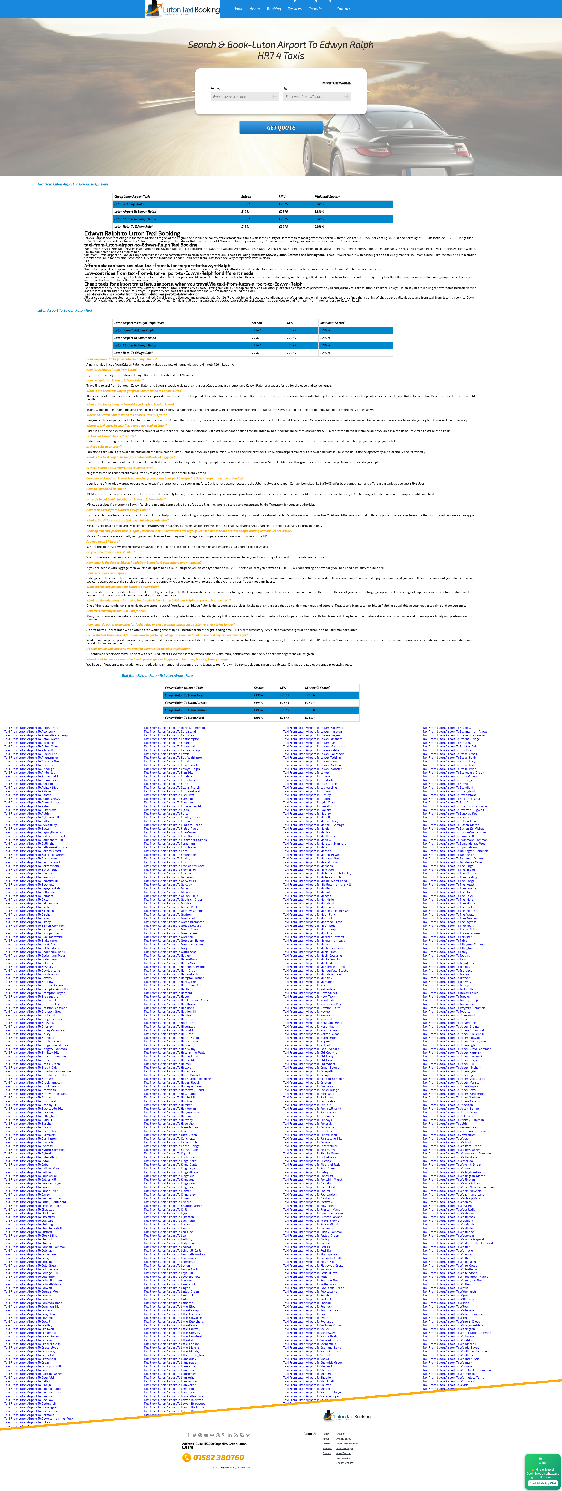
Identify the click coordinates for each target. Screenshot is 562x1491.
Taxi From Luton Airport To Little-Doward (172, 1325)
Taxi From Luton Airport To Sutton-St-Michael (454, 829)
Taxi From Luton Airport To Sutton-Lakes (450, 821)
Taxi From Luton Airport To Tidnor (446, 941)
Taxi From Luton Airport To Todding (446, 955)
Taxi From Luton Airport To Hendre (167, 1015)
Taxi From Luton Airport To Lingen (167, 1288)
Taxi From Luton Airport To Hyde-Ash (169, 1123)
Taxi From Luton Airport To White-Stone (450, 1273)
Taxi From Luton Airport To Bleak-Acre (30, 944)
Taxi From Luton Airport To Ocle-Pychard (311, 1049)
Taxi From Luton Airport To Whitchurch (449, 1262)
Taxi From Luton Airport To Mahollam (308, 817)
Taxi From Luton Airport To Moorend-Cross (312, 922)
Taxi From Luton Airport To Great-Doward (172, 926)
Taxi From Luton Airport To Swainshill (448, 836)
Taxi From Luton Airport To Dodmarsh (30, 1404)
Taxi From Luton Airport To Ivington (168, 1131)
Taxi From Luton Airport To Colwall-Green (33, 1280)
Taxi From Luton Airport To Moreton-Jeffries (313, 937)
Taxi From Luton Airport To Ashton (27, 795)
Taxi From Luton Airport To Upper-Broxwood (453, 1030)
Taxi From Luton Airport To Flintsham (169, 843)
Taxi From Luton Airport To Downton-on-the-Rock (38, 1418)
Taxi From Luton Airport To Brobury (28, 1079)
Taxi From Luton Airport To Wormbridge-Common (457, 1370)
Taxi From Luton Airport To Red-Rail (307, 1250)
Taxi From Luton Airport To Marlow (307, 840)
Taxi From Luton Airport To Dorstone (29, 1415)
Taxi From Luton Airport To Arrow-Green (32, 780)
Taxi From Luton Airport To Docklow (29, 1400)
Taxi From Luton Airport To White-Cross (450, 1265)
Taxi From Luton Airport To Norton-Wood (311, 1034)
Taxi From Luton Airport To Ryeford (307, 1318)
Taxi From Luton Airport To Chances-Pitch (32, 1206)
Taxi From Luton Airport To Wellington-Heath (454, 1172)
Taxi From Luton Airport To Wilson (446, 1303)
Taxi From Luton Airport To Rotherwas (309, 1284)
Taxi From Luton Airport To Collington (30, 1277)
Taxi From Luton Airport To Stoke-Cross (450, 754)
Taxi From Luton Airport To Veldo (445, 1123)
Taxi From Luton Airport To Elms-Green (171, 780)
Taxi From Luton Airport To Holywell (168, 1067)
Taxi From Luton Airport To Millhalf (307, 892)
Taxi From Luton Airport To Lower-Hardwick (313, 728)
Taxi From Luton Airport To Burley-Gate (31, 1131)
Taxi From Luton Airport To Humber (168, 1105)
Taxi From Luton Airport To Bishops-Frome (33, 929)
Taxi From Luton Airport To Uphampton (449, 1023)
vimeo (247, 1435)
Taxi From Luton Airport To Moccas (307, 896)
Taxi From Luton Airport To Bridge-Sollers (33, 1019)
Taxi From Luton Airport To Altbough (29, 769)
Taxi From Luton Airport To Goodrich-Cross (173, 899)
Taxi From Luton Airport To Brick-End (29, 1015)
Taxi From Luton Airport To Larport (167, 1224)
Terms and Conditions (347, 1443)
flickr (212, 1435)
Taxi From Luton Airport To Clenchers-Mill (33, 1228)
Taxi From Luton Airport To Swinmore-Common (455, 840)
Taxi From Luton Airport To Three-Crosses (452, 933)
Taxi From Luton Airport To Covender (29, 1318)
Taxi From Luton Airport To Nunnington (310, 1038)
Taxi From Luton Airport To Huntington (170, 1116)
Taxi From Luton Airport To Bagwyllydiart (32, 832)
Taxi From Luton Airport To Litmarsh (168, 1303)
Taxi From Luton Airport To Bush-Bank (30, 1142)
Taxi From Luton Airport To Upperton (448, 1105)
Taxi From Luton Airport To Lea (165, 1236)
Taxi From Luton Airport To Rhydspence (310, 1254)
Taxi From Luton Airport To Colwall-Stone (32, 1284)
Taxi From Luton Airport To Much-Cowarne (312, 955)
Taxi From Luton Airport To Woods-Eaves (451, 1348)
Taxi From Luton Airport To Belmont (28, 896)
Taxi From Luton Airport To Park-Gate (309, 1094)
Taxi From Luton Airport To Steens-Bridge (451, 739)
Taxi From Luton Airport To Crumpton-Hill (32, 1366)
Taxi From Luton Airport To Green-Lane (171, 933)
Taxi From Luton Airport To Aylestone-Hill (32, 817)
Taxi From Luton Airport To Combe (27, 1295)
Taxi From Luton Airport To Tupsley (446, 997)
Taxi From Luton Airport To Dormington (31, 1411)
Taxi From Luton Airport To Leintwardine (171, 1258)
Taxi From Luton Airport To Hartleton (169, 989)
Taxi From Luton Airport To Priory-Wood (310, 1224)
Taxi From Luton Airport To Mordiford (308, 933)
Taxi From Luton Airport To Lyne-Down (309, 806)
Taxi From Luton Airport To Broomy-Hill (31, 1105)
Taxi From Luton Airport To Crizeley (28, 1340)
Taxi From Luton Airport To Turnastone (449, 1004)
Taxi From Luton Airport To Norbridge (309, 1026)
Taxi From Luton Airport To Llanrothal (169, 1377)
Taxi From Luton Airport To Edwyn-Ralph (172, 769)
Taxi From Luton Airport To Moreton (307, 944)
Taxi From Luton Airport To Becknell (29, 885)
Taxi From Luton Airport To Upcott (446, 1019)
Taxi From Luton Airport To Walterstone (450, 1157)
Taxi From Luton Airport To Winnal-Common (453, 1314)
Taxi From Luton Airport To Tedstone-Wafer (453, 862)
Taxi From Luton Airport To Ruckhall (307, 1295)
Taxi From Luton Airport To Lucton (306, 776)
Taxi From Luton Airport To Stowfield (448, 787)
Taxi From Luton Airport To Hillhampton (171, 1041)
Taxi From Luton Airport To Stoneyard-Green (453, 772)
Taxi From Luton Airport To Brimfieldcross (33, 1041)
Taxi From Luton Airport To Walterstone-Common (457, 1153)
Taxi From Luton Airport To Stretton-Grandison (455, 806)
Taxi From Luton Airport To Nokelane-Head (312, 1023)
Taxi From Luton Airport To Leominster (170, 1262)
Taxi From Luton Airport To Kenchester (170, 1138)
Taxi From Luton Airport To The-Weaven (450, 918)
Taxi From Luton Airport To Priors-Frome (311, 1221)
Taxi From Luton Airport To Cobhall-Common (35, 1247)
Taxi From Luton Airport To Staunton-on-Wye (454, 735)
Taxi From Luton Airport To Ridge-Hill (308, 1262)
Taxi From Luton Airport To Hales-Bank (170, 959)
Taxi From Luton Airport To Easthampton (172, 739)
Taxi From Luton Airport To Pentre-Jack (310, 1135)
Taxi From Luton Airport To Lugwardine (310, 787)
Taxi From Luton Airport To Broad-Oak (30, 1067)
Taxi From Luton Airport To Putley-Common (313, 1232)
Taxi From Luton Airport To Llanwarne (170, 1385)
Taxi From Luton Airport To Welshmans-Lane (453, 1194)
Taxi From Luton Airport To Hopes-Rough (172, 1082)
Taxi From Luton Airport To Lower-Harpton (312, 731)
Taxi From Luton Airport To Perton (306, 1142)
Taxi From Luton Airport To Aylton (27, 821)
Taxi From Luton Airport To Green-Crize (171, 929)
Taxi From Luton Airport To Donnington (31, 1407)
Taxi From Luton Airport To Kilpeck (167, 1153)
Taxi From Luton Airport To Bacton (27, 829)
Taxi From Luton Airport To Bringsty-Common (35, 1049)
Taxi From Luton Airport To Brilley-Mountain (34, 1030)
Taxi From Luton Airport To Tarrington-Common (455, 851)
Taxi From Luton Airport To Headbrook (170, 1004)
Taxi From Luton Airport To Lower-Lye (309, 743)
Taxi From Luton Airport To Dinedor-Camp (32, 1389)
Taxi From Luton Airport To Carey (27, 1194)
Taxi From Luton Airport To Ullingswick (449, 1015)
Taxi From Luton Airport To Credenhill (30, 1333)
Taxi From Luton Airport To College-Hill (31, 1273)
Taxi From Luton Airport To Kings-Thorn (171, 1172)
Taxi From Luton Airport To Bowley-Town (32, 974)
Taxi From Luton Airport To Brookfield (30, 1101)
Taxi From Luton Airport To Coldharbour (31, 1269)
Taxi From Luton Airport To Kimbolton (169, 1157)
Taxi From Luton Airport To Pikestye (307, 1161)
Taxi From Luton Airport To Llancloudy (170, 1359)
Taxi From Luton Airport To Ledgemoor (170, 1243)
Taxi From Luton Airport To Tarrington (448, 855)
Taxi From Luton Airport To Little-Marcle (171, 1348)
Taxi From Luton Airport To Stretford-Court (452, 799)
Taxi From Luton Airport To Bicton (27, 899)
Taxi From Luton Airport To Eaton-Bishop (172, 750)
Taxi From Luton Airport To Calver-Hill (30, 1180)
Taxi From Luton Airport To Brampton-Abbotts (36, 989)
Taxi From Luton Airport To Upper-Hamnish (452, 1053)
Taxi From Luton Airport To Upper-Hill (448, 1064)
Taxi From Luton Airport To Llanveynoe (170, 1381)
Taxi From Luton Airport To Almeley (28, 765)
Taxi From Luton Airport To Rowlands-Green (313, 1288)
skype (241, 1435)
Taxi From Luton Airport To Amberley (29, 772)
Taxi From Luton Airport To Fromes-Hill (170, 870)
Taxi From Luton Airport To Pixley (305, 1172)
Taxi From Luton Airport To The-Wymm (449, 922)
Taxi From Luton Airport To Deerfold (29, 1377)
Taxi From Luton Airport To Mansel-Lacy (310, 821)
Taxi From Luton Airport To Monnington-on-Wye (316, 911)
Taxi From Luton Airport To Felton (167, 821)
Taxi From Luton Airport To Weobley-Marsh (452, 1198)
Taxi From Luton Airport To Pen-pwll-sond (312, 1109)
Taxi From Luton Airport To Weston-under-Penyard (458, 1243)
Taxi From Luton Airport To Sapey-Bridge (311, 1336)
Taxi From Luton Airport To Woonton (447, 1362)
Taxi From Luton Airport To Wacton (446, 1138)
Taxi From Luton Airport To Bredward (30, 1000)
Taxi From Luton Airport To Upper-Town (450, 1090)
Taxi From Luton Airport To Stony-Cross (450, 776)
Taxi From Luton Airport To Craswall (29, 1329)
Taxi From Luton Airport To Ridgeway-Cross (313, 1265)
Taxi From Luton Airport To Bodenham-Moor (34, 955)
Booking (274, 9)
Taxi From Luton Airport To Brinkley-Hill (31, 1053)
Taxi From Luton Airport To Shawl (306, 1359)
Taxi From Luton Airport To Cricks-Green (32, 1336)
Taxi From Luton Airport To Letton (167, 1265)
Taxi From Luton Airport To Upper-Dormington (454, 1041)
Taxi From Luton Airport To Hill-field (168, 1030)
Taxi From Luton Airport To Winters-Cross (451, 1321)
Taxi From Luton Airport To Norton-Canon (311, 1030)
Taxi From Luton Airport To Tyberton (447, 1011)
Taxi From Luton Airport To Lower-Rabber (312, 750)
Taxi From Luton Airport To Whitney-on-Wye (453, 1280)
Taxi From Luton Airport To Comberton (30, 1299)
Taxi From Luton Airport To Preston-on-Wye (313, 1213)
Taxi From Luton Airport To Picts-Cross (309, 1157)
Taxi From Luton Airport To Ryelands (308, 1321)
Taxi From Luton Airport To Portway (307, 1202)
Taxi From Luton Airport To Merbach (308, 866)
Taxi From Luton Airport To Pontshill (307, 1183)
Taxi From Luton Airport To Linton (166, 1299)
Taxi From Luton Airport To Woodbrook (449, 1344)
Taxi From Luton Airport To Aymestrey (30, 825)
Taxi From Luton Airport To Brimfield (29, 1038)
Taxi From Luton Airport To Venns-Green (450, 1127)
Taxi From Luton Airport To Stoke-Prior (449, 769)
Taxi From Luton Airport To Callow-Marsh (32, 1168)
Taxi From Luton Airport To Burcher (28, 1123)
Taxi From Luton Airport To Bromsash (30, 1090)
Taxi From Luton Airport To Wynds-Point (450, 1389)
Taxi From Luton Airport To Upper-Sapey (450, 1086)
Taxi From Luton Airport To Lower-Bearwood (175, 1396)
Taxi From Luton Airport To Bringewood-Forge (36, 1045)
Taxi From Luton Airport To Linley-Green (171, 1292)
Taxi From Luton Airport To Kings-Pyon (170, 1168)
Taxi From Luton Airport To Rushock (307, 1306)
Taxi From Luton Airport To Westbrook (449, 1217)
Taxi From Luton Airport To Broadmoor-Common (37, 1071)
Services (295, 9)
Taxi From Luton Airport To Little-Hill (169, 1340)
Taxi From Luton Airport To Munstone (308, 982)
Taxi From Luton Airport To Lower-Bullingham (175, 1411)
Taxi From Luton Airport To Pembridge (309, 1101)
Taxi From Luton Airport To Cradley (28, 1325)
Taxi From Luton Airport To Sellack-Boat (310, 1351)
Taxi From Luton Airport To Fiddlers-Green (173, 825)
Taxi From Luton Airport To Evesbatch (169, 802)
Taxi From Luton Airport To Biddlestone (31, 903)
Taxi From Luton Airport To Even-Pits (169, 795)
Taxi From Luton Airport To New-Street (310, 993)
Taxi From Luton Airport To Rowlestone (310, 1292)
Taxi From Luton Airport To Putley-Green (311, 1236)
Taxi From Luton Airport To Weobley (447, 1202)
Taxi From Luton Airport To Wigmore (447, 1295)
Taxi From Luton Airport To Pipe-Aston (309, 1168)
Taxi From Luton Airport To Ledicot (167, 1247)
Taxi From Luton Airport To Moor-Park (309, 914)
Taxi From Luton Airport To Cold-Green (31, 1265)
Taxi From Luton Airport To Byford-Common (34, 1150)
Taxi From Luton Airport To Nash (305, 985)
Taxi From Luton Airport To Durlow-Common (174, 728)
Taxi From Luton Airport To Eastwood (169, 746)
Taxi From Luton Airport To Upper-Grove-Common (457, 1049)
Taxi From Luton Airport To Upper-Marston (452, 1082)
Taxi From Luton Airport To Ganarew (169, 877)
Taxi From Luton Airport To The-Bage (448, 866)
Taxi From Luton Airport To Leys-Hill (168, 1273)
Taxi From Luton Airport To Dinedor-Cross (32, 1392)
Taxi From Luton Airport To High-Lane (169, 1023)
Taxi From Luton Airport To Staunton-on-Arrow (455, 731)
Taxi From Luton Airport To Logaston (169, 1389)
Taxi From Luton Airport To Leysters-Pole (172, 1277)
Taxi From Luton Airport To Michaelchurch (312, 877)
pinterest (200, 1435)
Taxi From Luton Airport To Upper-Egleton (451, 1045)
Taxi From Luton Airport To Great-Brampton (174, 922)
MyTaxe (225, 1467)
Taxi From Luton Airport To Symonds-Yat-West (454, 843)
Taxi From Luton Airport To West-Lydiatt (450, 1209)
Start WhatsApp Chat (543, 1483)
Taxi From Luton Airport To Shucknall (308, 1381)
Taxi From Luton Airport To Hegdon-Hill (170, 1011)
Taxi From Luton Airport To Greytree (168, 948)
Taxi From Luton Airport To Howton (168, 1101)
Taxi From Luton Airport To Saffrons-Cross (312, 1325)
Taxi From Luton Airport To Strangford (449, 791)
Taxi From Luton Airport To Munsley (307, 978)
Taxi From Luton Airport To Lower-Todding (312, 758)
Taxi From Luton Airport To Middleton (308, 888)
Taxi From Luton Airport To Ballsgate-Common (36, 847)
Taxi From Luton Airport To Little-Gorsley (172, 1333)
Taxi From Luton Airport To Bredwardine (32, 1004)
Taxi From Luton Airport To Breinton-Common (35, 1008)
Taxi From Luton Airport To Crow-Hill (29, 1355)
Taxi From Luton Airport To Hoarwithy (169, 1049)
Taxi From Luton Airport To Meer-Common (312, 862)
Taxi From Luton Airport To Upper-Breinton (452, 1026)
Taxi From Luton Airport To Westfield (448, 1221)
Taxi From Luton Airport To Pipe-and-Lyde (311, 1165)
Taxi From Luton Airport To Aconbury (29, 731)
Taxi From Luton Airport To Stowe (446, 784)
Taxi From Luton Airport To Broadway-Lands (35, 1075)
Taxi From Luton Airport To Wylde (445, 1385)
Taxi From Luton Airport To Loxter (306, 772)
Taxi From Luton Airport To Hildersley (169, 1026)
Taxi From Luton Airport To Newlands (309, 1000)
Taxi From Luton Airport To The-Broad (449, 870)
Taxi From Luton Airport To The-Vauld (448, 914)
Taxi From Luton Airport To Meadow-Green (312, 858)
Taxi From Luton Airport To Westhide (448, 1228)
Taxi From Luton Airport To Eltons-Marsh (172, 787)
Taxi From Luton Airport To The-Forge (449, 881)
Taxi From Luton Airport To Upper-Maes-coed (454, 1079)
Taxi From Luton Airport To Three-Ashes (450, 929)
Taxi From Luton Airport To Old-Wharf (309, 1064)
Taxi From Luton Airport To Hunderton (170, 1109)
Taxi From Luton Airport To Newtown (308, 1015)
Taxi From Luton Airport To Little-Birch (170, 1306)
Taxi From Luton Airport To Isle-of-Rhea (171, 1127)
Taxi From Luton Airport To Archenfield (31, 776)
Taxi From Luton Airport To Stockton (447, 750)
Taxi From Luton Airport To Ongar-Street (311, 1067)
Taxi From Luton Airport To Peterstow (309, 1150)
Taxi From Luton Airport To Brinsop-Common (35, 1056)
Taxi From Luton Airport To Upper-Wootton (452, 1101)
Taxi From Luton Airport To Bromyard (30, 1097)
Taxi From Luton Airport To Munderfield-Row (314, 967)
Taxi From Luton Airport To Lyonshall (308, 810)
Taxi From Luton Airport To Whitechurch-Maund (455, 1277)
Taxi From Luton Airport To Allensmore (31, 758)
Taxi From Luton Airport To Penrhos (307, 1131)
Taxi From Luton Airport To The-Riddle (449, 911)
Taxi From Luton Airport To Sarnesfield (309, 1344)
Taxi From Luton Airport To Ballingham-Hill (33, 840)
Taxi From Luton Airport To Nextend (307, 1019)
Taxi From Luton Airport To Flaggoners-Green (175, 840)
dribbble (218, 1435)
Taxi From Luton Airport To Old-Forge (309, 1056)
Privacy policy (343, 1438)
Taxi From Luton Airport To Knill (165, 1209)
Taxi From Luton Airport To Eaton (166, 754)
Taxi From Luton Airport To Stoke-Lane (449, 765)
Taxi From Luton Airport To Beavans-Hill (31, 881)
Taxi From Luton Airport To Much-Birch (310, 952)
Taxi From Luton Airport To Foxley (167, 858)
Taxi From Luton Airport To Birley (27, 918)
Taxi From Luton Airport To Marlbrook (309, 836)
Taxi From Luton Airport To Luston (306, 799)
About (255, 9)
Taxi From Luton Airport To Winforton (448, 1310)
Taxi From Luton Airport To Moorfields (309, 926)
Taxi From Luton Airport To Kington (167, 1191)
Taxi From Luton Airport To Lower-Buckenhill (174, 1407)
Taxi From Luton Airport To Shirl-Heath (309, 1374)
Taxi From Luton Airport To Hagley (167, 955)
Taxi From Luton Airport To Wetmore (448, 1250)
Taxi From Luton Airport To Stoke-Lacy (449, 761)
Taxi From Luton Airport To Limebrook (170, 1284)
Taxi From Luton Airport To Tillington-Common (454, 944)
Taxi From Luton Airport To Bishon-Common (34, 926)
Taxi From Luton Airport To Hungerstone (171, 1112)
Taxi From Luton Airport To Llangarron (170, 1366)
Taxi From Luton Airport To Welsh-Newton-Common (459, 1187)
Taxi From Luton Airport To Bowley (28, 978)
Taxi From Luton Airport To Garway (168, 885)
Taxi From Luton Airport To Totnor (446, 959)
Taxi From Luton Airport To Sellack (306, 1355)
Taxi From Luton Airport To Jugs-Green (170, 1135)
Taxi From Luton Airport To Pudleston (308, 1228)
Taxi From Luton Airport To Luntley (307, 795)
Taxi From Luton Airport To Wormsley (448, 1381)
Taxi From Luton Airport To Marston (307, 847)
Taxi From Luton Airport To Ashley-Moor (32, 787)
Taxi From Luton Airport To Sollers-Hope (311, 1396)
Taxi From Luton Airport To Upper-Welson (451, 1097)
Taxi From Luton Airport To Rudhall (307, 1299)
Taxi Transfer (343, 1458)
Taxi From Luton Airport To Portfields (308, 1198)
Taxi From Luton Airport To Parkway (308, 1097)
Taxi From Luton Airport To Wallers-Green (452, 1150)
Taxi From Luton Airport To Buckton (28, 1112)
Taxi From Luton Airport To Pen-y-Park (309, 1112)
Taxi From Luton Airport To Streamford (449, 795)
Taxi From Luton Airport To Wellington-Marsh (454, 1176)
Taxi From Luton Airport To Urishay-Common (453, 1120)
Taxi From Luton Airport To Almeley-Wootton (35, 761)
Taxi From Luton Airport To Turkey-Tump (450, 1000)
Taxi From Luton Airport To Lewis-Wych (171, 1269)
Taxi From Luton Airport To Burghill (28, 1127)
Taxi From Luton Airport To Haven (167, 997)
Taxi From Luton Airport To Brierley (28, 1026)
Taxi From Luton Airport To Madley (307, 814)
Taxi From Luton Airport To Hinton (167, 1045)
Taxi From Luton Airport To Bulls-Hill (29, 1120)
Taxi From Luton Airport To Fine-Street (170, 832)
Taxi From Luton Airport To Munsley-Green (312, 974)
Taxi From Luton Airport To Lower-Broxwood (174, 1404)
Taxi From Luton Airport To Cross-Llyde (31, 1348)
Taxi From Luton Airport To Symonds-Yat (450, 847)
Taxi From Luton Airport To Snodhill (307, 1389)
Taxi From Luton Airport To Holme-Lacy (171, 1056)
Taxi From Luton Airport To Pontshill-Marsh (313, 1180)
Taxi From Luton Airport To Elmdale (168, 776)
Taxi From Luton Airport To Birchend (29, 911)
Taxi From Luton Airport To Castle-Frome (32, 1198)
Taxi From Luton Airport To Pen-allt (307, 1105)
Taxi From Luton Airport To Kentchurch (170, 1142)
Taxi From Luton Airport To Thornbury (448, 926)
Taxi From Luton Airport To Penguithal (309, 1127)
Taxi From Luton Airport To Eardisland (170, 731)
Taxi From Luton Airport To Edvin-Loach (171, 765)
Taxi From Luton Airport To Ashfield (28, 784)
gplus (224, 1435)
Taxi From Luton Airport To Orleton (307, 1082)
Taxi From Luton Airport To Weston (446, 1247)
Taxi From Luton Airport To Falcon (167, 814)
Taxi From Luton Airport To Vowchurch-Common (456, 1131)
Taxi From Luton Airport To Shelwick (308, 1366)
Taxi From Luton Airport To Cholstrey (29, 1217)
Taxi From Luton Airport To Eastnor (168, 743)
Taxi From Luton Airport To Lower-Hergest (312, 735)
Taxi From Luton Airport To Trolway (447, 982)
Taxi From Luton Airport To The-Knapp (449, 892)
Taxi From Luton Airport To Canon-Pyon (31, 1191)
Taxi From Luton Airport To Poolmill (307, 1191)
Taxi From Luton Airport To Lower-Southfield (314, 754)
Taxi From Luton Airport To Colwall (28, 1288)
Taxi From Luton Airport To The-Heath (449, 885)
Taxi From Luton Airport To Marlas (306, 832)
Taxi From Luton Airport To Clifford (28, 1232)
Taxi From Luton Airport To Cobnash (29, 1250)
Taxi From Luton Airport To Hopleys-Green (173, 1086)
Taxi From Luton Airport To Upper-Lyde (449, 1071)
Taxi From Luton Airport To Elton (166, 784)
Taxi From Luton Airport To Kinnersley (170, 1194)
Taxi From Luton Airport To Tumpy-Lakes (450, 993)
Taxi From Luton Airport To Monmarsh (309, 907)
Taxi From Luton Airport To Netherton (309, 989)
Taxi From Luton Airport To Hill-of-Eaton (171, 1038)
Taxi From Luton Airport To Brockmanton (32, 1086)
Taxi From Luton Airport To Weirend (447, 1168)
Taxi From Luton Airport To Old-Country (310, 1053)
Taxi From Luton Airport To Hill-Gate (168, 1034)
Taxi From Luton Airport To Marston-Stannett (314, 843)
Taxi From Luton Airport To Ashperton (30, 791)
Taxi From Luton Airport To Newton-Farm (311, 1008)
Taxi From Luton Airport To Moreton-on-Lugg (314, 941)
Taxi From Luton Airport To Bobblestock (31, 948)
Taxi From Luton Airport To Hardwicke (170, 982)
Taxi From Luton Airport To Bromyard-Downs (35, 1094)
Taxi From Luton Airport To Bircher (28, 914)
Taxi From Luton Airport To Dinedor (28, 1396)
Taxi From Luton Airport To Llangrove (169, 1370)
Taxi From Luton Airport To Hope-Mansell (172, 1075)
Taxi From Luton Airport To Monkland (308, 903)
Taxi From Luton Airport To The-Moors (449, 903)
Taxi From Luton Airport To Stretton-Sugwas (453, 810)
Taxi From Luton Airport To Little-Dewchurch (174, 1321)
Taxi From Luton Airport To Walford (447, 1142)
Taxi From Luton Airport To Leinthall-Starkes (174, 1254)
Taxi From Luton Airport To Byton (27, 1161)
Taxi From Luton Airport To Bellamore (30, 892)
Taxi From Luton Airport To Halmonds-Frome (174, 967)
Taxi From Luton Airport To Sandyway (309, 1333)
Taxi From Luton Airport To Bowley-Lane (32, 970)
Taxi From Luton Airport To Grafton (168, 914)
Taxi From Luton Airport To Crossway (29, 1351)
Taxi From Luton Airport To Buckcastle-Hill (33, 1109)
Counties (316, 9)
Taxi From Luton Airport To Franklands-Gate (174, 866)
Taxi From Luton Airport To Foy (165, 862)
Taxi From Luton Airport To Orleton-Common (313, 1079)
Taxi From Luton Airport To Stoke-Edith (449, 758)
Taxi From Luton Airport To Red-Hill (307, 1247)
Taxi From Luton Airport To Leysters (168, 1280)
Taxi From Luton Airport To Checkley (29, 1209)
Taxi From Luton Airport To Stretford (448, 802)
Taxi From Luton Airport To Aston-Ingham (32, 802)
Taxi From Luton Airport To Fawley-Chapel (173, 817)
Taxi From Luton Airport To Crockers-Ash (32, 1344)
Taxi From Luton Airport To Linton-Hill (169, 1295)
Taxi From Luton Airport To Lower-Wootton (312, 769)
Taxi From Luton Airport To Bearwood (30, 877)
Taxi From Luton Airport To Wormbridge (450, 1374)
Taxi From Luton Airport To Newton (307, 1011)
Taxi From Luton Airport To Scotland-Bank (312, 1348)
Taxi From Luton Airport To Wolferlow (449, 1336)
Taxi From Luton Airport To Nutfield (307, 1045)
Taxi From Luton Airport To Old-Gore (308, 1060)
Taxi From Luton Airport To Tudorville (448, 989)
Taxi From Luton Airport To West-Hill (448, 1206)
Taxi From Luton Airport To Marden (307, 829)
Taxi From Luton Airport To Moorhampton (311, 929)
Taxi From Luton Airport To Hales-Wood (171, 963)
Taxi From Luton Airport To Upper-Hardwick (453, 1056)
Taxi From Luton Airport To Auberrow (30, 810)
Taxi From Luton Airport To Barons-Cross (32, 851)
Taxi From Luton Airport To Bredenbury (31, 997)
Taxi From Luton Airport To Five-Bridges (171, 836)
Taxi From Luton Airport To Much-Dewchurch (314, 959)
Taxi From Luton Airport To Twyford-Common (454, 1008)
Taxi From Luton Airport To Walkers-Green (452, 1146)
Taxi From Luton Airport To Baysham (29, 873)
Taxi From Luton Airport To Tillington (448, 948)
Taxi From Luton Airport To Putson (306, 1243)
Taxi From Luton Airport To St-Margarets (311, 1400)
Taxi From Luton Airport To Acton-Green (31, 739)
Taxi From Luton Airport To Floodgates (170, 847)
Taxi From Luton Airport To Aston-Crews (32, 799)
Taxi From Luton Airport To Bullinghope (31, 1116)
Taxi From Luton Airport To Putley (306, 1239)
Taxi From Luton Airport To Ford (165, 851)
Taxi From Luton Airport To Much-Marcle (311, 963)
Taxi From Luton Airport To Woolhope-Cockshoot (456, 1351)
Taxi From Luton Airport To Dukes (27, 1422)
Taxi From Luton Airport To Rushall (307, 1303)
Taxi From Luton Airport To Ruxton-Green (311, 1310)
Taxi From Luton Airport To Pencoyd (307, 1120)
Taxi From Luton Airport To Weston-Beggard (453, 1239)
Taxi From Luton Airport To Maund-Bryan (311, 855)
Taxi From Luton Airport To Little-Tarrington (174, 1355)
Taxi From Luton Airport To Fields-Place (171, 829)
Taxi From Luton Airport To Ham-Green (170, 970)
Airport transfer (344, 1448)
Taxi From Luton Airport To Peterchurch (310, 1146)
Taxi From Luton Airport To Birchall (28, 907)
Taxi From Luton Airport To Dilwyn (27, 1385)
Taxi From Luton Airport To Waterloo (448, 1161)
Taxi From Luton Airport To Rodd (305, 1277)
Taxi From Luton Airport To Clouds (27, 1243)
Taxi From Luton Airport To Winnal (446, 1318)
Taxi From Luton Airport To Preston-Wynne (312, 1217)
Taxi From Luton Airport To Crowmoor (30, 1359)
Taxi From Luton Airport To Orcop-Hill (308, 1071)
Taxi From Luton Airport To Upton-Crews (450, 1112)
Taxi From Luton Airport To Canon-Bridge (32, 1183)
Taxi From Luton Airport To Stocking (447, 743)
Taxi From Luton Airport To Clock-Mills (30, 1236)
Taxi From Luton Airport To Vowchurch (449, 1135)
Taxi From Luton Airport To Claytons (29, 1221)
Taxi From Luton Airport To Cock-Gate (30, 1254)
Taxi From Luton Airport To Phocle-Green (311, 1153)
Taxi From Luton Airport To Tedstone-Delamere (455, 858)
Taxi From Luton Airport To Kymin (166, 1213)
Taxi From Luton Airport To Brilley (27, 1034)
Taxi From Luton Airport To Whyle (445, 1288)
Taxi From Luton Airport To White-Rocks (450, 1269)
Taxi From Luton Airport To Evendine (169, 799)
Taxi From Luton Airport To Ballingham (30, 843)
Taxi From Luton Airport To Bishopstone (31, 933)
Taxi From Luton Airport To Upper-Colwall (451, 1038)
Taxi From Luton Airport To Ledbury (168, 1239)
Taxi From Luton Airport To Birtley (27, 922)
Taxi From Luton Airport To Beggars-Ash (32, 888)
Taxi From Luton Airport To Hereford (169, 1019)
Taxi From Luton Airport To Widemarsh (449, 1292)
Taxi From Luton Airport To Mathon (307, 851)
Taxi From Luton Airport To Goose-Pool (170, 907)
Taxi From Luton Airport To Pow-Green (309, 1206)
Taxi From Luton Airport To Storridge (448, 780)
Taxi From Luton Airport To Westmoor (448, 1236)
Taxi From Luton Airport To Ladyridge (169, 1221)
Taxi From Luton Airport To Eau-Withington (173, 758)
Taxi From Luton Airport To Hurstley (168, 1120)
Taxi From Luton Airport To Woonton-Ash (451, 1359)
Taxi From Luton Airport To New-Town (309, 997)
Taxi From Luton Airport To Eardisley (169, 735)
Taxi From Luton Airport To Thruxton (447, 937)
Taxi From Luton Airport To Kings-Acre (170, 1161)
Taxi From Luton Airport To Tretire (446, 974)
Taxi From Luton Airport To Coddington (30, 1262)
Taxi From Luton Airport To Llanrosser (170, 1374)
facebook (188, 1435)
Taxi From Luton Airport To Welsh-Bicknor (451, 1183)
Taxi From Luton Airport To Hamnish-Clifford (174, 974)
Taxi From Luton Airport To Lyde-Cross (309, 802)
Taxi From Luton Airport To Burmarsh (30, 1135)
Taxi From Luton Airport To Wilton (446, 1306)
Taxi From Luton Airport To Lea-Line (168, 1232)
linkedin (229, 1435)
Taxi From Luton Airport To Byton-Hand (31, 1157)
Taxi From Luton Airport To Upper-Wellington (454, 1094)
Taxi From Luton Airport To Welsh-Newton (452, 1191)
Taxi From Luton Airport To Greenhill (169, 937)
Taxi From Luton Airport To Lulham (307, 791)
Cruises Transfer (345, 1462)
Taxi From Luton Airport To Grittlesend (170, 952)
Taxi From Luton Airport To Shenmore (309, 1370)
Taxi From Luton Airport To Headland (169, 1008)
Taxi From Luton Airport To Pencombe (309, 1116)
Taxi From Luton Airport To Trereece (447, 970)
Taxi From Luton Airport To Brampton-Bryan (34, 993)
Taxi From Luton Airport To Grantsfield (170, 918)
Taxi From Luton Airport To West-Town (449, 1213)
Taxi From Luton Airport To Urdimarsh (448, 1116)
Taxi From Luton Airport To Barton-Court (32, 862)
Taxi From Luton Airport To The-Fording (450, 877)
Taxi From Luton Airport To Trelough (447, 967)
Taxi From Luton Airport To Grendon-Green (173, 944)
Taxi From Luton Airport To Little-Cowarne (173, 1318)
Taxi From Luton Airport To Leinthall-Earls (173, 1250)
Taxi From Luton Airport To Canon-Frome (32, 1187)
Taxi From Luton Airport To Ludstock (308, 780)
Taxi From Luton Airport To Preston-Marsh (312, 1209)
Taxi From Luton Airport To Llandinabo (170, 1362)
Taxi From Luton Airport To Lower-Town (310, 761)
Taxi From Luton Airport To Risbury (307, 1269)
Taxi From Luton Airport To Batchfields (30, 870)
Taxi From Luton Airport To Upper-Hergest (452, 1060)
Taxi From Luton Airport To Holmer (167, 1064)
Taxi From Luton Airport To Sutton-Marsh (451, 825)
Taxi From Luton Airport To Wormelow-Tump (453, 1377)
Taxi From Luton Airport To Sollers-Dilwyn (312, 1392)
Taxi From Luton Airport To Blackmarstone (33, 937)
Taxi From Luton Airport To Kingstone (169, 1183)
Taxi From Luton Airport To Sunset (446, 817)
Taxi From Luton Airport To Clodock (28, 1239)
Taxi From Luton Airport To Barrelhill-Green (34, 855)
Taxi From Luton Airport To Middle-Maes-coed (315, 881)
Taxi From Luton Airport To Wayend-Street (452, 1165)
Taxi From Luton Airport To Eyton (166, 810)
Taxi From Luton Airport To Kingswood (170, 1187)
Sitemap (340, 1433)
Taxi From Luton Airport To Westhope (448, 1232)
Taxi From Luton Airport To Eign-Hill (168, 772)
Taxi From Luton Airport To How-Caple (170, 1094)
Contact (343, 9)
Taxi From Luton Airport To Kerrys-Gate (171, 1150)
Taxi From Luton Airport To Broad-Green (32, 1064)
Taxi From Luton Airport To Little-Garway (172, 1329)
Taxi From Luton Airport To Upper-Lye (448, 1075)
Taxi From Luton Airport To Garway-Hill (171, 881)
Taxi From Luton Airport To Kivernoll (168, 1202)
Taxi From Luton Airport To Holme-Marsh (172, 1060)
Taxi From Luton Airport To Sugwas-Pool (450, 814)
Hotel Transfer (343, 1453)
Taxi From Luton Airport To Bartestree (30, 858)
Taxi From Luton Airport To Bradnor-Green (33, 985)
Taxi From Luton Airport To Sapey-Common (312, 1340)
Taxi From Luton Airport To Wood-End (448, 1340)
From (215, 88)
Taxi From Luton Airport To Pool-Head (309, 1187)
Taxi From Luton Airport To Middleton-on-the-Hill (317, 885)
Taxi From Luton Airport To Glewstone (170, 892)
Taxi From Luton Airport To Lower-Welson (312, 765)
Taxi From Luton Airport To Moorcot (307, 918)
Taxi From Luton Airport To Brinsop (28, 1060)
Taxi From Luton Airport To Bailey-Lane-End (34, 836)
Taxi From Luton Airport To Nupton (307, 1041)
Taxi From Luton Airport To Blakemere (30, 941)
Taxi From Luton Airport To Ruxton (306, 1314)
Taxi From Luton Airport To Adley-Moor (31, 746)
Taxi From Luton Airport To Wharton (447, 1254)
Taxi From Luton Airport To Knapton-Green (173, 1206)
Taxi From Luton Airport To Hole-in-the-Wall (174, 1053)
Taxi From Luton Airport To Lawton (167, 1228)
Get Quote (281, 127)
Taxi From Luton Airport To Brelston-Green (33, 1011)
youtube (206, 1435)
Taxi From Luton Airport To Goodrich (168, 903)
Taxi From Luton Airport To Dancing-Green (33, 1374)
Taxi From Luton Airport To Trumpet (447, 985)
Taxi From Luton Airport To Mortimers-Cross (313, 948)
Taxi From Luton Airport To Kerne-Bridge (172, 1146)
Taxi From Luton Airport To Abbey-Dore (31, 728)
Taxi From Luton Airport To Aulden (27, 814)
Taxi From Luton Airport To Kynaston (169, 1217)
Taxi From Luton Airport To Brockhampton (33, 1082)
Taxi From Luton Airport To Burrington (30, 1138)
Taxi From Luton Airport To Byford (27, 1153)
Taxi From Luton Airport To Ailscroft (28, 750)
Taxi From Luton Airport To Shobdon (308, 1377)
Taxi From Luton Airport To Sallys (306, 1329)
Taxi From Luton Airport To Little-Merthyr (172, 1351)
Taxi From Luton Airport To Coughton (29, 1314)
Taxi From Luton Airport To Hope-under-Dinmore (177, 1079)
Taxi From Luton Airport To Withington (449, 1329)
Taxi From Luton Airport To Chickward (30, 1213)
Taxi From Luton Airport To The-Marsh (449, 899)
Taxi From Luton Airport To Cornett (28, 1310)
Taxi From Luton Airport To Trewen (446, 978)
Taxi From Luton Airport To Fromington (170, 873)
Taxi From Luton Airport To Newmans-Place (313, 1004)
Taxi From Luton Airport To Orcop (306, 1075)
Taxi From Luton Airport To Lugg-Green (310, 784)
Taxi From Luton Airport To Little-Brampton (173, 1310)
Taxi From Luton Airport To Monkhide (308, 899)
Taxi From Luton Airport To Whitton (447, 1284)
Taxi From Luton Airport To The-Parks (448, 907)
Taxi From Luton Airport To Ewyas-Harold (172, 806)
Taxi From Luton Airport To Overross (308, 1086)
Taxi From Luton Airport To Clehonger (30, 1224)
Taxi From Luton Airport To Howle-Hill (170, 1097)
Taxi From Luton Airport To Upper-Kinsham (452, 1067)
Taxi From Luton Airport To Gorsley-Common (174, 911)
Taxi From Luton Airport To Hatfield (168, 993)
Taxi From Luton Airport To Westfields (449, 1224)
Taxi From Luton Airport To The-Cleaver (450, 873)
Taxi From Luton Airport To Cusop (27, 1370)
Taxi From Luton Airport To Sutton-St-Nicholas (454, 832)
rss (235, 1435)
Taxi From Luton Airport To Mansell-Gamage (313, 825)
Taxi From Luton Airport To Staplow (447, 728)
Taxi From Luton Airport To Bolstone (29, 963)
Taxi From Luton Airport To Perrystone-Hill (312, 1138)
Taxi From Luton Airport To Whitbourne (449, 1258)
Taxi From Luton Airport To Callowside (30, 1176)
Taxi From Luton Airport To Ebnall (167, 761)
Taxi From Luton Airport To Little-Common (173, 1314)
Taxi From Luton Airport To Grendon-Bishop (174, 941)
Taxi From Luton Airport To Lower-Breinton (173, 1400)
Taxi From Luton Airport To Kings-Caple (171, 1165)
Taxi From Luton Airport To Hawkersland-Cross (176, 1000)
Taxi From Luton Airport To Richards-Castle (313, 1258)
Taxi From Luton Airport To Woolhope (448, 1355)
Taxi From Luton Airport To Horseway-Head (174, 1090)
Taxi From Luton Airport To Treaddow (448, 963)
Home (238, 9)
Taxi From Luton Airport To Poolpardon (310, 1194)
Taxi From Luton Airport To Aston (27, 806)
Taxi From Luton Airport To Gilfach (167, 888)
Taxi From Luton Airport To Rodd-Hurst (310, 1273)
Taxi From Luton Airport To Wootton (447, 1366)
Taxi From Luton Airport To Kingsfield (169, 1176)
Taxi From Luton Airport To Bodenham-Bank (34, 952)
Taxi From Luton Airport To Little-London (172, 1344)
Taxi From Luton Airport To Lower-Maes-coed (314, 746)
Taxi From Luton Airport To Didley (27, 1381)
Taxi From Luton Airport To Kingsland (169, 1180)
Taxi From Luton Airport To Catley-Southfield (35, 1202)
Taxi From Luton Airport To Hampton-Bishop (174, 978)
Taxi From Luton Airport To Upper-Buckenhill (453, 1034)
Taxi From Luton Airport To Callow (27, 1172)
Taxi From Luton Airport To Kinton (167, 1198)
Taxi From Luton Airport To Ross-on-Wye (311, 1280)
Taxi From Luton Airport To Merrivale (308, 870)
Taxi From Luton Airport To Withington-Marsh (454, 1325)
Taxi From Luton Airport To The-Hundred (450, 888)
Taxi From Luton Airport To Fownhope (170, 855)
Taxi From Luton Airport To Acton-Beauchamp (36, 735)
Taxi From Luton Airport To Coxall (27, 1321)
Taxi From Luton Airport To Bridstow (29, 1023)
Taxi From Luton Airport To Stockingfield (450, 746)
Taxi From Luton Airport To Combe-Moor (32, 1292)
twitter (194, 1435)
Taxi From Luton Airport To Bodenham (30, 959)
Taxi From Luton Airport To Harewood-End (173, 985)
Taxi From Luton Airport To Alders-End (30, 754)
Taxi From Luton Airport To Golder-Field (171, 896)
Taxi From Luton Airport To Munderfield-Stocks (315, 970)
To (285, 88)
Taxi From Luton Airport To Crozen (27, 1362)
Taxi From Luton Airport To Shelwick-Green (313, 1362)
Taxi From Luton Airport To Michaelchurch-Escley (317, 873)
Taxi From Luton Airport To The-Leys (448, 896)
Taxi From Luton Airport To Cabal (26, 1165)
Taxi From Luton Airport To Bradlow (29, 982)
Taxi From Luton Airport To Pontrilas (308, 1176)
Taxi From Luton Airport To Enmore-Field (172, 791)
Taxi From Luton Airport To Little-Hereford (173, 1336)
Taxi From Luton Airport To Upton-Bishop (451, 1109)
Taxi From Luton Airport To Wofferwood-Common (457, 1333)
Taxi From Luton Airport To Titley (445, 952)
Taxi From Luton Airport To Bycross (28, 1146)
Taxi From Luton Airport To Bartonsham (31, 866)
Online (326, 1443)
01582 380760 (218, 1458)
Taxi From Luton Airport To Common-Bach (33, 1303)
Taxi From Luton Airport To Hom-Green (170, 1071)
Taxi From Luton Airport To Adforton (29, 743)
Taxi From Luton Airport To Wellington (449, 1180)
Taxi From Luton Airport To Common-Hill (31, 1306)
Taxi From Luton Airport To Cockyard (29, 1258)
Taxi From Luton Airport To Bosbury (28, 967)
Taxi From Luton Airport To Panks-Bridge (311, 1090)
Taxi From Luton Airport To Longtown (169, 1392)
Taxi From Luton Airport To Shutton (307, 1385)
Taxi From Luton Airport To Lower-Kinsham (312, 739)
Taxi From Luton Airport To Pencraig (308, 1123)
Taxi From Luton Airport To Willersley (448, 1299)
